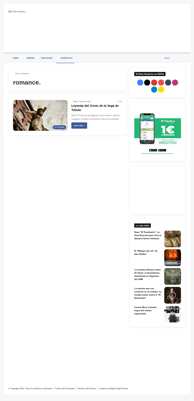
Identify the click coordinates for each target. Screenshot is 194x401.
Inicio (17, 73)
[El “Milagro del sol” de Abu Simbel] (172, 257)
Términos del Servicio (87, 388)
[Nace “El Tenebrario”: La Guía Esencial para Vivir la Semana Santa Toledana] (172, 239)
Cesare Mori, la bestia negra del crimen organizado (145, 310)
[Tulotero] (157, 131)
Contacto (66, 58)
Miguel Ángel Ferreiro (82, 101)
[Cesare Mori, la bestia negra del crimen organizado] (172, 314)
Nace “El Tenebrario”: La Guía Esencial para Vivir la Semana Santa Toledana (147, 235)
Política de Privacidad (65, 388)
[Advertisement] (127, 28)
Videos (30, 58)
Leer (15, 58)
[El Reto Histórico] (17, 11)
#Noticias (46, 58)
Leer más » (79, 125)
